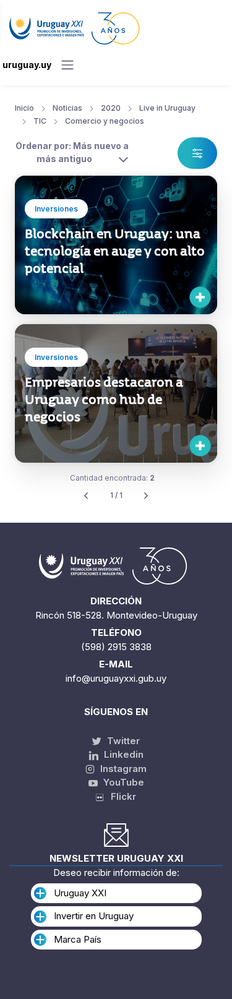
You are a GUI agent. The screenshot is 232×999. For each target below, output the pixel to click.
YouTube (122, 782)
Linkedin (122, 754)
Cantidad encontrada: (112, 477)
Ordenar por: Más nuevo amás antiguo (72, 152)
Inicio (24, 108)
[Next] (146, 496)
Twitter (122, 741)
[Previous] (86, 496)
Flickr (119, 796)
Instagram (122, 768)
